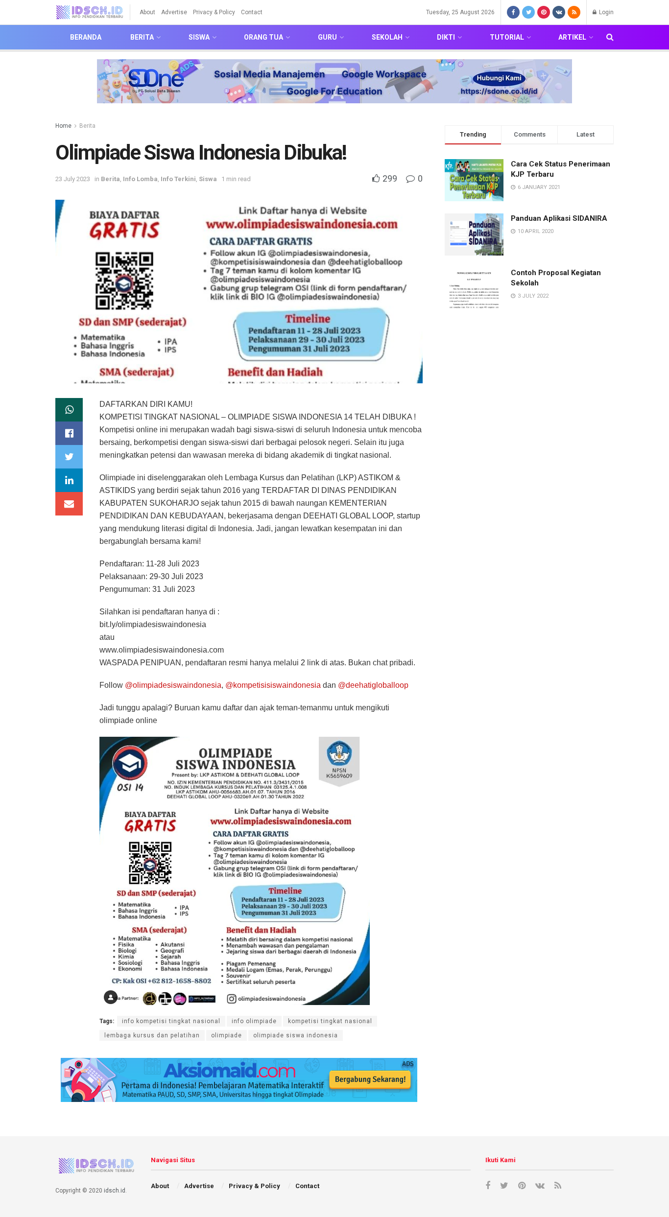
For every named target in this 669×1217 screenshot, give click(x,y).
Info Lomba (140, 179)
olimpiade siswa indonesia (295, 1035)
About (147, 12)
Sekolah (387, 37)
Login (605, 12)
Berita (142, 37)
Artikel (572, 37)
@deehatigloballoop (373, 685)
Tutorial (507, 37)
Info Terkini (178, 179)
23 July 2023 (72, 179)
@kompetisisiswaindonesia (273, 685)
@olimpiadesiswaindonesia (173, 685)
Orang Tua (263, 37)
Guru (327, 37)
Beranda (85, 37)
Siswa (199, 37)
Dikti (446, 37)
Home (63, 125)
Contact (252, 12)
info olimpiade (254, 1021)
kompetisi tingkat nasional (330, 1021)
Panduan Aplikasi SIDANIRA (559, 218)
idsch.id (114, 1190)
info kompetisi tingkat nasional (171, 1021)
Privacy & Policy (214, 12)
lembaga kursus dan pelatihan (152, 1035)
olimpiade (226, 1035)
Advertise (174, 12)
